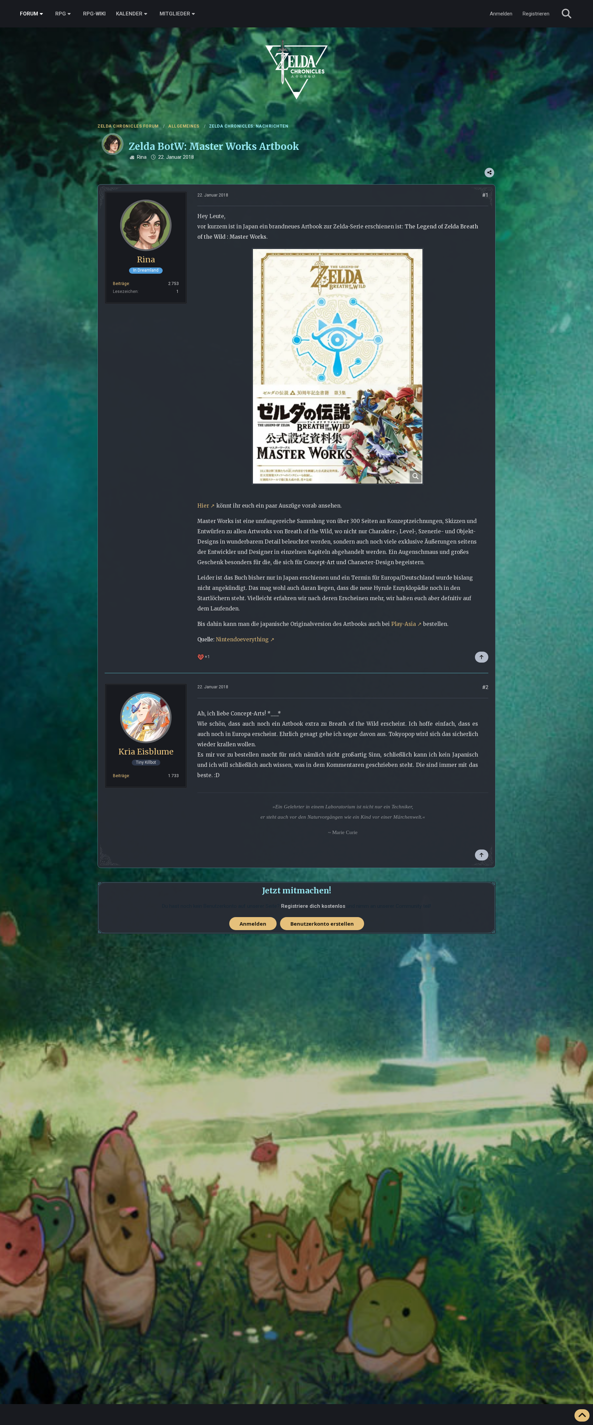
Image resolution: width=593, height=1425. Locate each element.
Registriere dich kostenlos (313, 906)
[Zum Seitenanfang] (582, 1415)
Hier (203, 505)
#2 (485, 687)
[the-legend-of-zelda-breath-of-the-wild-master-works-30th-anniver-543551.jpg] (337, 366)
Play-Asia (403, 624)
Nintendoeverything (242, 639)
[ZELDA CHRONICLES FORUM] (296, 62)
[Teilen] (489, 172)
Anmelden (501, 14)
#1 (485, 195)
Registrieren (536, 14)
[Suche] (567, 13)
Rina (142, 157)
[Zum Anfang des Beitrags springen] (481, 657)
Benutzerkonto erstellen (322, 923)
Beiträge (121, 283)
